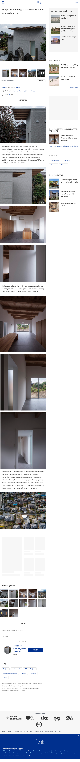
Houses (4, 87)
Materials (53, 165)
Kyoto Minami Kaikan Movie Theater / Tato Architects (68, 194)
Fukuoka (33, 673)
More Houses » (74, 87)
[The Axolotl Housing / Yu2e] (55, 40)
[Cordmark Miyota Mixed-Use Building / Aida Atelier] (54, 183)
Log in (76, 2)
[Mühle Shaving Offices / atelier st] (55, 19)
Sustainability (55, 161)
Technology (66, 161)
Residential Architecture (10, 673)
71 (10, 95)
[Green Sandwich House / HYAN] (54, 207)
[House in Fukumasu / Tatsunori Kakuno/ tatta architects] (4, 593)
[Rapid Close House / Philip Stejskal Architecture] (54, 69)
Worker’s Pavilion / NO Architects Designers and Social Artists (68, 28)
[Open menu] (2, 2)
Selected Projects (30, 669)
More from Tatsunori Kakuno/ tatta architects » (64, 146)
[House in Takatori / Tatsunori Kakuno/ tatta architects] (54, 139)
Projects (5, 669)
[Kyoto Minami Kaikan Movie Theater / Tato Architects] (54, 195)
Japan (18, 87)
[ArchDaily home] (39, 2)
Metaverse (64, 165)
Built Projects (16, 669)
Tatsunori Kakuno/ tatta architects (24, 91)
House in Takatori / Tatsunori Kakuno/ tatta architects (69, 138)
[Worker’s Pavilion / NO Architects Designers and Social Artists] (55, 29)
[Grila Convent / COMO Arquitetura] (54, 81)
